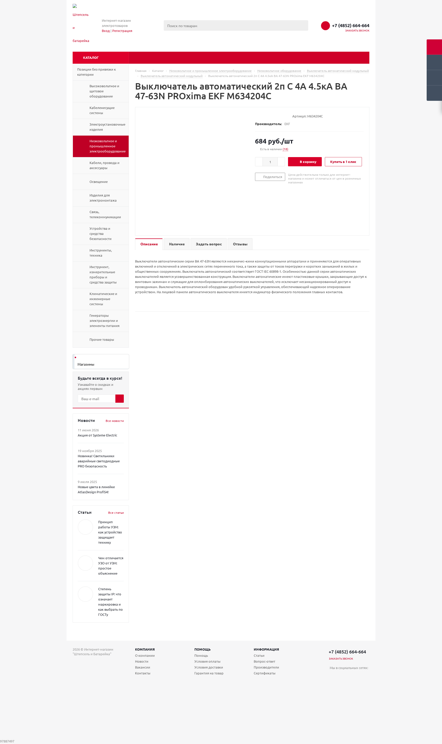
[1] (257, 116)
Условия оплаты (207, 661)
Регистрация (122, 30)
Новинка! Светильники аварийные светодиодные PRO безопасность (99, 461)
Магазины (86, 364)
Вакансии (142, 667)
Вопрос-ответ (264, 661)
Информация (266, 649)
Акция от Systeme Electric (97, 435)
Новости (141, 661)
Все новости (115, 421)
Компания (145, 649)
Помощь (202, 649)
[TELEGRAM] (344, 676)
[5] (276, 116)
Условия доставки (208, 667)
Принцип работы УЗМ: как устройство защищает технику (110, 532)
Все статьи (116, 512)
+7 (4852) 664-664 (350, 25)
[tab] (149, 244)
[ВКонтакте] (334, 676)
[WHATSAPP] (355, 676)
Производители (266, 667)
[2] (262, 116)
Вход (106, 30)
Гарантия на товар (209, 673)
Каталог (91, 57)
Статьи (259, 655)
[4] (272, 116)
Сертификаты (264, 673)
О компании (145, 655)
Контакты (142, 673)
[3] (267, 116)
